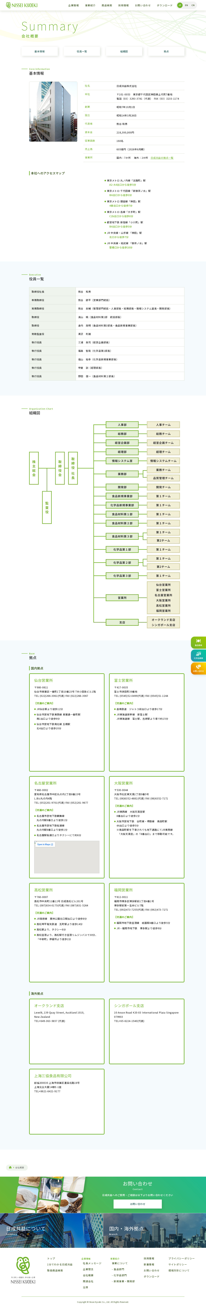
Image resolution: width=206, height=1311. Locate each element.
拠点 (166, 51)
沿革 (85, 1287)
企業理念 (88, 1269)
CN (193, 5)
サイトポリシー (177, 1264)
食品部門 (119, 1269)
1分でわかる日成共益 (60, 1264)
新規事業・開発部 (124, 1281)
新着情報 (149, 1264)
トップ (51, 1258)
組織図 (124, 51)
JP (179, 5)
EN (186, 5)
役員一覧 (82, 51)
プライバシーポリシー (181, 1258)
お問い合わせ (143, 5)
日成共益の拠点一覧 (162, 157)
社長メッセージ (92, 1263)
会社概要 (88, 1275)
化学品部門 (120, 1275)
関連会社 (88, 1281)
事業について (120, 1263)
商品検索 (107, 5)
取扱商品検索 (55, 1270)
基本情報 (40, 51)
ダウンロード (165, 5)
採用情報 (123, 5)
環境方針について (179, 1270)
